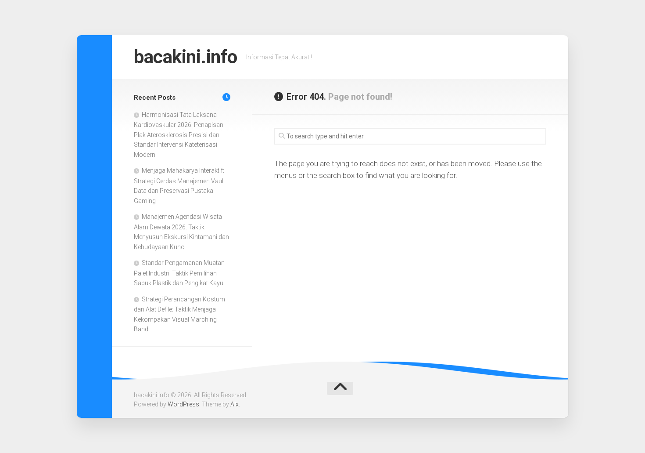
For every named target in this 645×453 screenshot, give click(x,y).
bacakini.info (185, 57)
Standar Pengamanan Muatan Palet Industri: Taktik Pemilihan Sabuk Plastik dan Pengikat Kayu (179, 272)
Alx (234, 404)
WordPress (183, 404)
